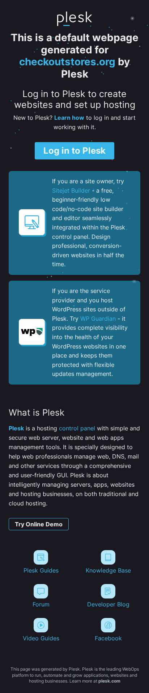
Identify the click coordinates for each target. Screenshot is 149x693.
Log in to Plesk (74, 150)
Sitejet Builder (71, 190)
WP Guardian (98, 318)
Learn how (69, 117)
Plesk (16, 428)
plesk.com (109, 681)
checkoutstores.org (67, 62)
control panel (77, 428)
